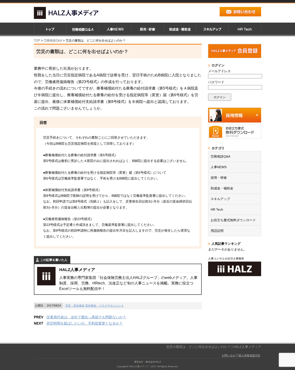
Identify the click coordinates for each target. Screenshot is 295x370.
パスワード (216, 82)
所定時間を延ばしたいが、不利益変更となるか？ (85, 323)
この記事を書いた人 (53, 260)
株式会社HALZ (153, 362)
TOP (37, 40)
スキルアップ (220, 199)
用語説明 (217, 231)
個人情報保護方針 (249, 355)
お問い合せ (229, 355)
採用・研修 (219, 177)
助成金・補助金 (222, 188)
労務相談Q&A (53, 40)
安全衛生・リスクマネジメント (104, 305)
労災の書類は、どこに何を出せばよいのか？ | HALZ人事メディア (213, 347)
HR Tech (217, 209)
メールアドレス (219, 71)
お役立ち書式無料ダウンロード (233, 220)
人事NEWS (219, 167)
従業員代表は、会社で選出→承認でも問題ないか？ (86, 317)
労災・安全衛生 (75, 305)
